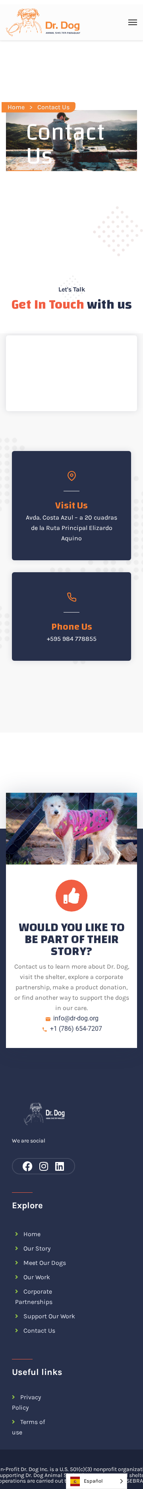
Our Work (36, 1277)
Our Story (36, 1248)
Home (16, 107)
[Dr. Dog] (43, 22)
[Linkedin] (59, 1166)
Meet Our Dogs (44, 1262)
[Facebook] (28, 1166)
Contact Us (39, 1330)
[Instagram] (43, 1166)
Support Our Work (49, 1316)
